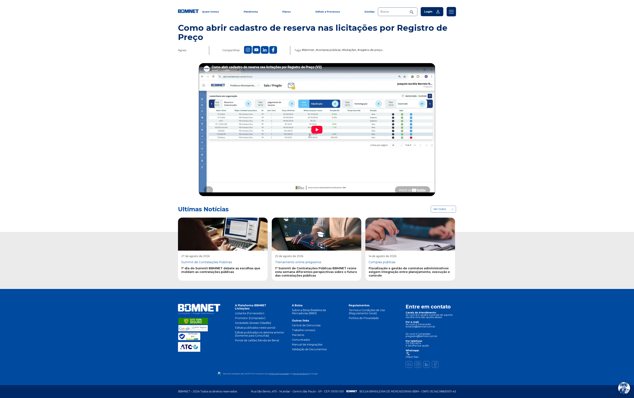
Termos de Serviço (301, 374)
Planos (286, 11)
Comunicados (301, 339)
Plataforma (251, 11)
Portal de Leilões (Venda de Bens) (257, 340)
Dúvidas (370, 11)
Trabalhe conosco (303, 330)
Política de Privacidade (364, 318)
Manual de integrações (307, 344)
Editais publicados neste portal (255, 327)
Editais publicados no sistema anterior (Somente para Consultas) (259, 334)
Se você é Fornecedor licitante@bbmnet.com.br (420, 325)
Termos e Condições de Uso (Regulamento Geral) (367, 312)
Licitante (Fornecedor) (249, 313)
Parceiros (298, 335)
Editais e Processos (328, 11)
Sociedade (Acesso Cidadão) (253, 322)
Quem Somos (210, 11)
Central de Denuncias (306, 325)
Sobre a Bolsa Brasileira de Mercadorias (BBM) (309, 312)
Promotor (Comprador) (250, 318)
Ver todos (439, 209)
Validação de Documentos (309, 349)
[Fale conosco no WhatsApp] (624, 388)
